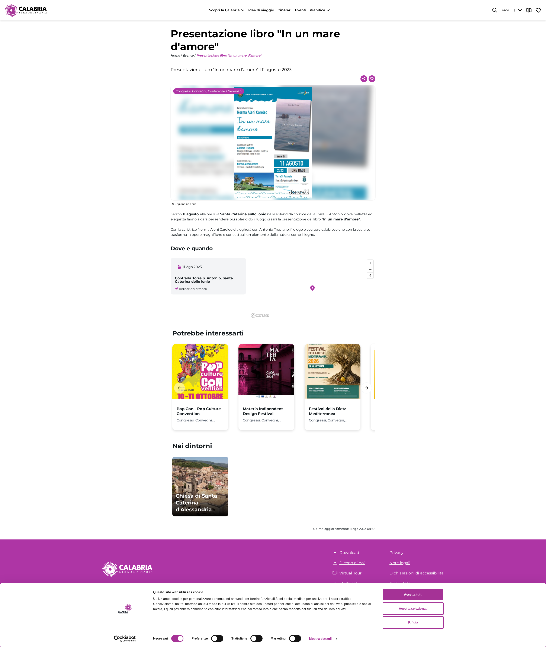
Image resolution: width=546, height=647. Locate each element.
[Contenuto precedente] (179, 387)
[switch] (217, 638)
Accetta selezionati (413, 608)
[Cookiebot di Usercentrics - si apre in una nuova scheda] (125, 638)
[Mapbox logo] (260, 315)
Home (175, 55)
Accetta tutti (413, 594)
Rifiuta (413, 622)
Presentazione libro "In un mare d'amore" (229, 55)
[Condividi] (363, 78)
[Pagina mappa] (529, 10)
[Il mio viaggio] (538, 10)
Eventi (300, 10)
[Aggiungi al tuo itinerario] (372, 78)
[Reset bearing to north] (370, 275)
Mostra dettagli (320, 638)
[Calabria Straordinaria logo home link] (26, 10)
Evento (188, 55)
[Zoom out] (370, 269)
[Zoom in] (370, 263)
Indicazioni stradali (193, 289)
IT (514, 10)
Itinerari (284, 10)
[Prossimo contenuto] (366, 387)
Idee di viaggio (261, 10)
